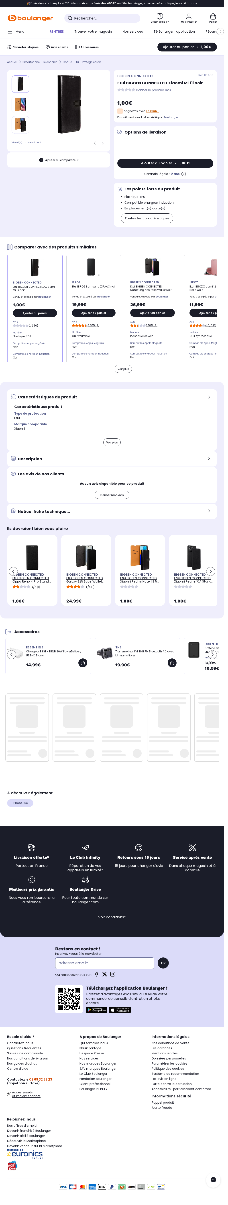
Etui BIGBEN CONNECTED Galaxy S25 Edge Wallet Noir (84, 581)
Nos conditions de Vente (170, 1043)
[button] (220, 31)
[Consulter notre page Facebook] (96, 975)
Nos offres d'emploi (22, 1125)
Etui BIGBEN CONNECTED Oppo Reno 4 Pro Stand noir (30, 581)
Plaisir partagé (90, 1048)
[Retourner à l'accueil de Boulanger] (30, 18)
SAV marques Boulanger (98, 1068)
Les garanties (162, 1048)
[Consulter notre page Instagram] (112, 975)
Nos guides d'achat (22, 1063)
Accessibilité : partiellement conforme (181, 1089)
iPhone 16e (20, 803)
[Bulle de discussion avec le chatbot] (213, 1180)
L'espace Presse (91, 1053)
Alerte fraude (162, 1107)
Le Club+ (152, 111)
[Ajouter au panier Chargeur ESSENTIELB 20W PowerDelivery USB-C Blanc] (82, 662)
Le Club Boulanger (93, 1073)
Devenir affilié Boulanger (26, 1136)
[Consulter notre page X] (104, 975)
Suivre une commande (25, 1053)
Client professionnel (94, 1084)
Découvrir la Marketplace (26, 1141)
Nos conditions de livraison (27, 1058)
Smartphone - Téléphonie (39, 62)
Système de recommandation (175, 1073)
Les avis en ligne (164, 1079)
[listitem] (20, 104)
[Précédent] (95, 143)
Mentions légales (165, 1053)
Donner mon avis (112, 495)
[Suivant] (103, 143)
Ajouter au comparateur (61, 160)
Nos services (89, 1058)
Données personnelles (169, 1058)
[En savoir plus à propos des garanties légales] (183, 174)
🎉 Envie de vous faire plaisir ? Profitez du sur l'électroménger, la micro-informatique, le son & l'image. (112, 3)
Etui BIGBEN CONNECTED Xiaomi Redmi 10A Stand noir (192, 581)
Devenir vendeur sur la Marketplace (34, 1146)
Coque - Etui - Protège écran (82, 62)
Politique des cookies (168, 1068)
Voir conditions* (112, 917)
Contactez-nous (20, 1043)
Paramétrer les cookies (169, 1063)
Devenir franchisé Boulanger (29, 1130)
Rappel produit (163, 1102)
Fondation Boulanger (95, 1079)
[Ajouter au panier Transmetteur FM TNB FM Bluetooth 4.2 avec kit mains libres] (172, 662)
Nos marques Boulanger (97, 1063)
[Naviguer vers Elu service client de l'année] (39, 1166)
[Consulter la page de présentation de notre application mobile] (96, 1010)
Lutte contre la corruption (172, 1084)
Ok (163, 963)
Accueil (12, 62)
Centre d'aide (17, 1068)
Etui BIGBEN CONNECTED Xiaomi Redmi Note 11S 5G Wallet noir (139, 581)
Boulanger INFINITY (93, 1089)
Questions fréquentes (24, 1048)
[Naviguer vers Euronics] (39, 1154)
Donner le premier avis (153, 90)
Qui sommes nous (93, 1043)
